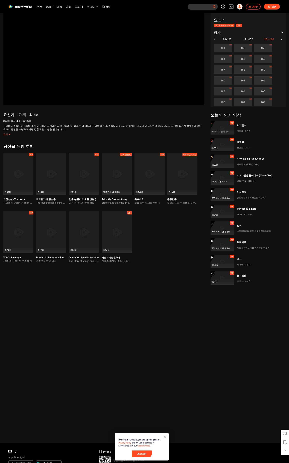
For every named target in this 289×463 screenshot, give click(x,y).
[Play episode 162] (263, 80)
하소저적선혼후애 (111, 257)
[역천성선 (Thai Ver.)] (18, 174)
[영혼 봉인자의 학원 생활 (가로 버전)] (84, 174)
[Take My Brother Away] (117, 174)
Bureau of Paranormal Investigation (56, 257)
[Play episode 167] (243, 102)
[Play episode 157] (223, 69)
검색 (108, 7)
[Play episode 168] (263, 102)
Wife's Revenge (12, 257)
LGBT (49, 7)
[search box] (214, 7)
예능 (59, 7)
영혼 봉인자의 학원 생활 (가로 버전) (88, 199)
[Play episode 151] (223, 48)
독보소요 (139, 199)
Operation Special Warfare (84, 257)
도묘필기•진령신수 (46, 199)
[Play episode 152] (243, 48)
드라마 (79, 7)
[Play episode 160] (223, 80)
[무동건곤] (182, 174)
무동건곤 (172, 199)
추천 (39, 7)
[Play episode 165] (263, 91)
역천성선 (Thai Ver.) (14, 199)
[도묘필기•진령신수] (51, 174)
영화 (68, 7)
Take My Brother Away (114, 199)
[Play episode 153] (263, 48)
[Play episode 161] (243, 80)
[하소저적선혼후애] (117, 232)
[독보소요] (149, 174)
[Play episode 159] (263, 69)
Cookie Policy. (143, 445)
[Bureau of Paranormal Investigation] (51, 232)
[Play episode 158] (243, 69)
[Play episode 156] (263, 59)
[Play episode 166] (223, 102)
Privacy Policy (124, 442)
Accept (141, 454)
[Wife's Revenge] (18, 232)
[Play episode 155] (243, 59)
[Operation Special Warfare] (84, 232)
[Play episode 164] (243, 91)
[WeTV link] (20, 6)
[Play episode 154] (223, 59)
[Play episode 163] (223, 91)
